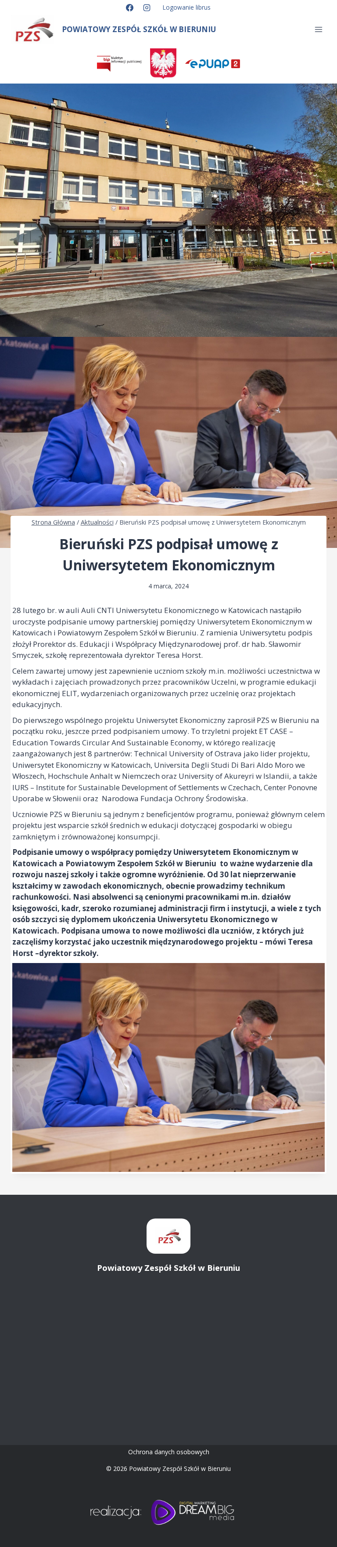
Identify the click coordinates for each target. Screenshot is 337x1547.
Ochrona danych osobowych (168, 1452)
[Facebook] (129, 7)
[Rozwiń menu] (318, 29)
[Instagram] (147, 7)
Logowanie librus (187, 7)
